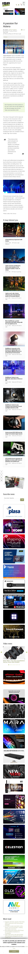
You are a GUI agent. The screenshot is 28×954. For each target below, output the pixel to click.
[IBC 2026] (14, 541)
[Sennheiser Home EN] (14, 586)
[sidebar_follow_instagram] (1, 480)
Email (23, 29)
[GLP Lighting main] (14, 677)
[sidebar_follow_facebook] (1, 471)
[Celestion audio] (14, 846)
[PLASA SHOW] (14, 511)
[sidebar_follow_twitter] (1, 474)
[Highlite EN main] (14, 696)
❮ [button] (1, 652)
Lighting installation (13, 29)
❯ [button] (26, 652)
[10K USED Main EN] (14, 876)
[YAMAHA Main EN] (14, 601)
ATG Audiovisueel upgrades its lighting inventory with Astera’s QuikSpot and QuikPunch (13, 460)
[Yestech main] (14, 831)
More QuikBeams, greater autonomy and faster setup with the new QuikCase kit (13, 322)
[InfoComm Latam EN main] (14, 571)
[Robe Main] (14, 526)
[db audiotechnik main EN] (14, 616)
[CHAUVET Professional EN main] (14, 801)
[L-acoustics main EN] (14, 631)
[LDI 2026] (14, 891)
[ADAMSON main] (14, 756)
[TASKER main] (14, 816)
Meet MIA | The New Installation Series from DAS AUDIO (14, 661)
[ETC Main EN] (14, 741)
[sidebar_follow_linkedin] (1, 477)
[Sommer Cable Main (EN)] (14, 861)
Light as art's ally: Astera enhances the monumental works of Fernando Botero (12, 295)
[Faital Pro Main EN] (14, 711)
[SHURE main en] (14, 556)
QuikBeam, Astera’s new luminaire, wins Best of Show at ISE (13, 379)
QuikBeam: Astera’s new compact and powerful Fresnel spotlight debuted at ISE (13, 406)
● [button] (8, 665)
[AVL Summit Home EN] (14, 906)
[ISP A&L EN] (14, 481)
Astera (5, 37)
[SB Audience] (14, 771)
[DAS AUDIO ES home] (14, 726)
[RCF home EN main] (14, 786)
